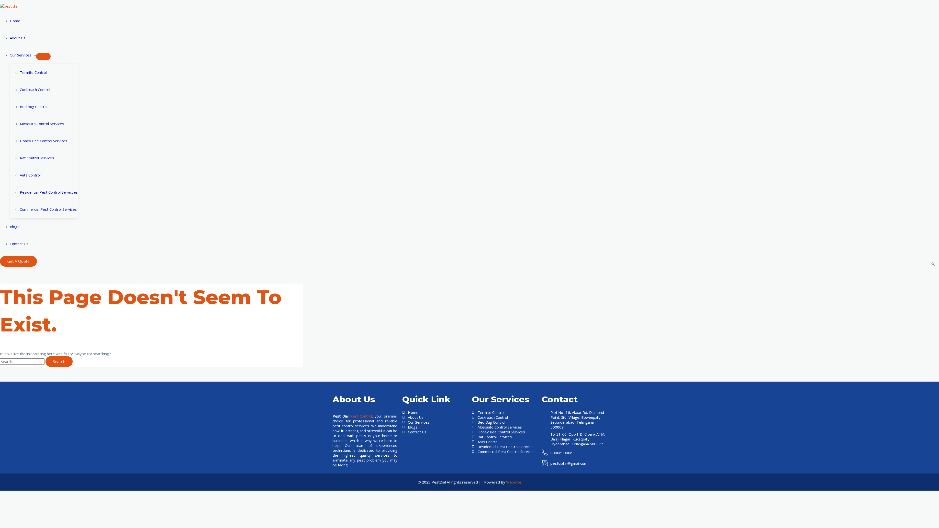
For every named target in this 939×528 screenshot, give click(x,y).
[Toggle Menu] (43, 56)
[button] (18, 261)
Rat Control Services (37, 157)
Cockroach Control (35, 89)
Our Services (20, 55)
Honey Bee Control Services (43, 140)
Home (15, 20)
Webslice (513, 482)
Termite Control (33, 72)
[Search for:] (22, 361)
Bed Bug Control (33, 106)
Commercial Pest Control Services (48, 209)
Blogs (14, 226)
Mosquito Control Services (42, 123)
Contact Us (19, 243)
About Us (17, 37)
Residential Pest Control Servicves (49, 192)
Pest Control (361, 416)
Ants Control (30, 175)
